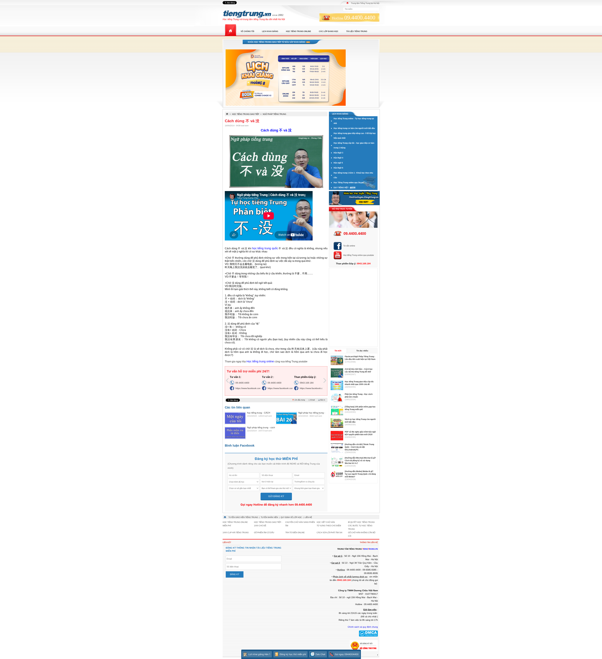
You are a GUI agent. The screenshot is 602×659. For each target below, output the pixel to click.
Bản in (322, 400)
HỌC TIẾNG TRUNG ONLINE (298, 31)
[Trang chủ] (347, 3)
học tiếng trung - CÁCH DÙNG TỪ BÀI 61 (258, 413)
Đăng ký (234, 574)
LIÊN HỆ (308, 517)
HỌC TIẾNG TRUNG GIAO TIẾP (245, 114)
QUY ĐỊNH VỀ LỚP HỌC (291, 517)
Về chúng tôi (247, 31)
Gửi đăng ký (276, 496)
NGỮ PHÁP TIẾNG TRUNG (274, 114)
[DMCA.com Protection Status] (368, 636)
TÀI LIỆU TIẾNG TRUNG (356, 31)
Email (313, 400)
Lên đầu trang (299, 400)
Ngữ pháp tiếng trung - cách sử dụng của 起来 (261, 427)
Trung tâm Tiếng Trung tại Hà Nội (365, 3)
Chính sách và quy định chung (363, 627)
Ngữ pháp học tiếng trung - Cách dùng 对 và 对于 (311, 413)
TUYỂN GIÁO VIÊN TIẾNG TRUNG (243, 517)
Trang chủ (230, 30)
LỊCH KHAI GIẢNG (270, 31)
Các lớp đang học (328, 31)
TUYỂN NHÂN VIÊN (269, 517)
